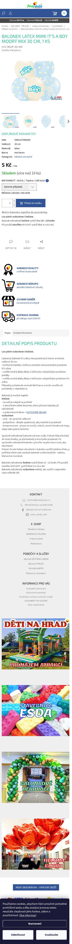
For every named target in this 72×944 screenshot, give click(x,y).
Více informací (27, 915)
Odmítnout (18, 935)
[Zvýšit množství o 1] (14, 201)
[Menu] (64, 13)
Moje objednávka (36, 604)
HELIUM (51, 20)
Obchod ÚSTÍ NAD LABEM (36, 559)
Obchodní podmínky (36, 592)
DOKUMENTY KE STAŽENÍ (36, 600)
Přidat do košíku (33, 202)
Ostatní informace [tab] (22, 333)
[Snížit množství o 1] (14, 205)
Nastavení (34, 924)
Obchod (16, 20)
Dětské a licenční (23, 157)
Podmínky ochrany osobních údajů (36, 596)
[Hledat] (3, 13)
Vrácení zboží (36, 538)
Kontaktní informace (36, 588)
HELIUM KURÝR (36, 568)
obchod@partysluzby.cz (38, 500)
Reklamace (36, 543)
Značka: (11, 50)
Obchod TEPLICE (36, 563)
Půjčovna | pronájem (36, 573)
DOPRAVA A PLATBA (36, 534)
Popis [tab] (8, 333)
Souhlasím (51, 935)
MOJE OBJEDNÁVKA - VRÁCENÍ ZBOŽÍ (36, 887)
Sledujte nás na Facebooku (38, 509)
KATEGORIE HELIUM (36, 412)
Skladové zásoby (36, 529)
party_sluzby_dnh (38, 514)
